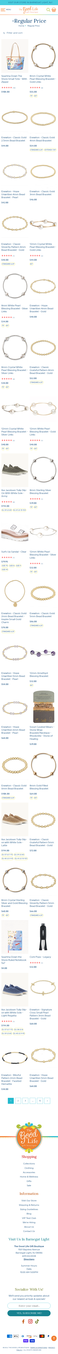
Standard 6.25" (36, 150)
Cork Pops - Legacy (40, 957)
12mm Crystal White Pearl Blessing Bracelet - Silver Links (14, 432)
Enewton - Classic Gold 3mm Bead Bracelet (42, 193)
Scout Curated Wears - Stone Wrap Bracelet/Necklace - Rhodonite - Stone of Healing (42, 733)
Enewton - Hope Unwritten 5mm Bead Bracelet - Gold (41, 1078)
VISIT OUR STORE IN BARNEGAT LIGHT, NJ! (30, 3)
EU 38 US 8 (18, 1029)
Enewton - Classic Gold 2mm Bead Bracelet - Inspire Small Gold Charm (13, 617)
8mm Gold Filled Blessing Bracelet (39, 787)
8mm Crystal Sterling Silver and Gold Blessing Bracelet (14, 903)
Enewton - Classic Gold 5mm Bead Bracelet (42, 615)
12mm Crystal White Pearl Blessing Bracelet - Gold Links (43, 247)
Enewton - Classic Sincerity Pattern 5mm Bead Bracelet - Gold (42, 903)
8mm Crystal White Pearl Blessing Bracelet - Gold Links (43, 79)
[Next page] (47, 1101)
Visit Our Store (29, 1201)
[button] (48, 10)
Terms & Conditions (38, 1347)
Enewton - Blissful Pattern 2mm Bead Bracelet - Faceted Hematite (11, 1079)
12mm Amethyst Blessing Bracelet (39, 674)
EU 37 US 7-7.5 (7, 854)
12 (40, 1101)
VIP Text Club (29, 1218)
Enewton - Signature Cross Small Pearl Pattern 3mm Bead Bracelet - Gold (41, 1014)
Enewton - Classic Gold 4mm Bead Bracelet (42, 139)
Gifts (29, 1181)
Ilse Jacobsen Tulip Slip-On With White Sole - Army (14, 493)
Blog (29, 1214)
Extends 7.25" (50, 150)
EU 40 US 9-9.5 (7, 858)
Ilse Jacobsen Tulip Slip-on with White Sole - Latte (14, 842)
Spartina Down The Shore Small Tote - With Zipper (14, 79)
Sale (29, 1185)
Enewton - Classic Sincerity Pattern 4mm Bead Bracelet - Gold (13, 247)
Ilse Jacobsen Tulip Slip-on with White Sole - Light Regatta (14, 1013)
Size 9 (18, 566)
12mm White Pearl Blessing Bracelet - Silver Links (43, 555)
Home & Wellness (29, 1177)
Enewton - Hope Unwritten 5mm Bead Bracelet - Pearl (13, 676)
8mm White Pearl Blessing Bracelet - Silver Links (14, 308)
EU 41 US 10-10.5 (19, 510)
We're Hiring (29, 1222)
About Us (29, 1227)
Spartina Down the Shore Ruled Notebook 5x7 (13, 960)
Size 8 (11, 566)
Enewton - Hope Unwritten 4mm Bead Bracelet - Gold (41, 308)
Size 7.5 (5, 566)
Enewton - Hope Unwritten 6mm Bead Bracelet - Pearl (13, 730)
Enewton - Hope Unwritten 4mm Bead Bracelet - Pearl (13, 194)
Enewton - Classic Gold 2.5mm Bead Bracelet (13, 139)
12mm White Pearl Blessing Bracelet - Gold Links (43, 432)
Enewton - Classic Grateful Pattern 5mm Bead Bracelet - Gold (42, 842)
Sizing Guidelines (29, 1209)
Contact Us (29, 1231)
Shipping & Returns (29, 1205)
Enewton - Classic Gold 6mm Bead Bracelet (13, 787)
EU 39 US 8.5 (7, 510)
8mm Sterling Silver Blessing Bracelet (40, 491)
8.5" (35, 96)
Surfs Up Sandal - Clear (13, 552)
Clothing (29, 1168)
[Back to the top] (54, 1338)
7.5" (31, 96)
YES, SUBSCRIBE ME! (29, 1313)
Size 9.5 (5, 569)
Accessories (29, 1172)
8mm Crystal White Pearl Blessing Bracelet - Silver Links (14, 370)
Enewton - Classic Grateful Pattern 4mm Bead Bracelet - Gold (42, 370)
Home (21, 26)
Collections (29, 1164)
